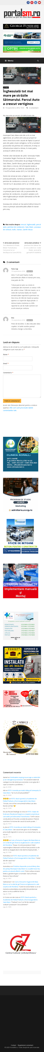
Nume (6, 354)
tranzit (19, 229)
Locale (6, 87)
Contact (13, 1045)
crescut (23, 224)
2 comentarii (33, 108)
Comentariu (8, 373)
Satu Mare (29, 227)
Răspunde (30, 271)
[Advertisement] (23, 421)
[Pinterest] (31, 2)
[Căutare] (38, 61)
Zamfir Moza (28, 229)
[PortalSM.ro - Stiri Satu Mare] (22, 17)
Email (6, 363)
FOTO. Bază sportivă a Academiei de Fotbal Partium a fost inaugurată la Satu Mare (20, 899)
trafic (14, 229)
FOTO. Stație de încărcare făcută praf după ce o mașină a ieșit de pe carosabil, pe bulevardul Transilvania (21, 814)
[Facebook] (28, 2)
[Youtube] (39, 2)
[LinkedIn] (35, 2)
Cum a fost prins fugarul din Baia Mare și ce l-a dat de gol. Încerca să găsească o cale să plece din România (21, 842)
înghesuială (31, 224)
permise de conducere (16, 227)
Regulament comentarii (25, 1045)
